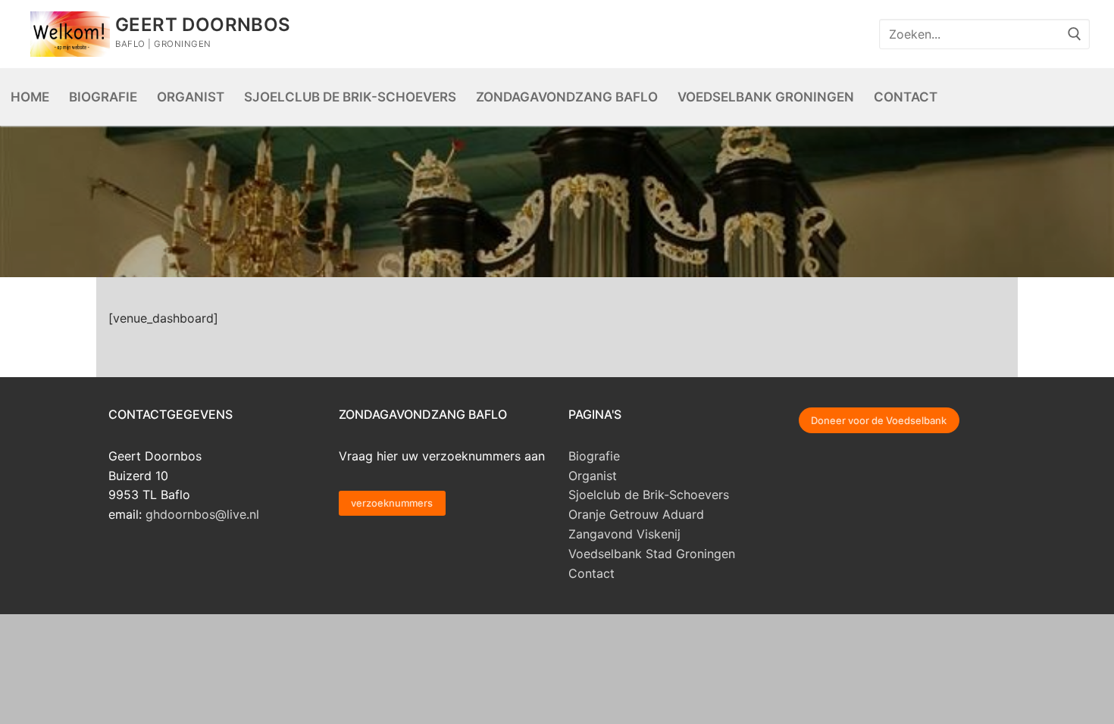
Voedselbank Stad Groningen (651, 553)
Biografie (594, 455)
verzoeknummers (392, 503)
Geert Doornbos (203, 25)
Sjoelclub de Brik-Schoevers (648, 494)
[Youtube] (821, 34)
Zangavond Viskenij (624, 533)
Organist (592, 475)
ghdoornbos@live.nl (202, 514)
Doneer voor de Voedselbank (879, 420)
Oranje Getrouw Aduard (636, 514)
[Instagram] (851, 34)
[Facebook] (791, 34)
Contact (591, 573)
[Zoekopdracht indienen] (1074, 34)
